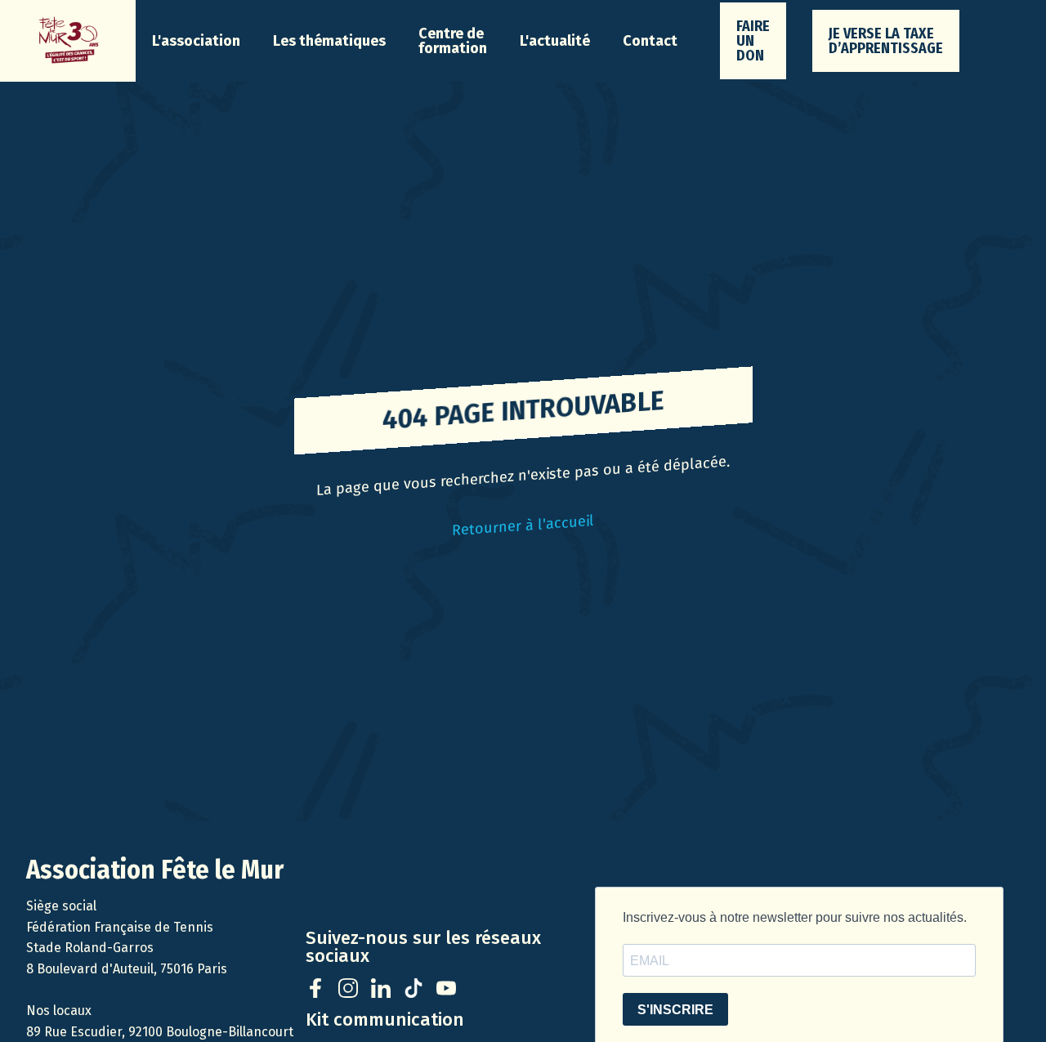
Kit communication (385, 1020)
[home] (68, 41)
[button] (196, 41)
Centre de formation (452, 41)
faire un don (753, 41)
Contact (650, 41)
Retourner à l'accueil (523, 525)
